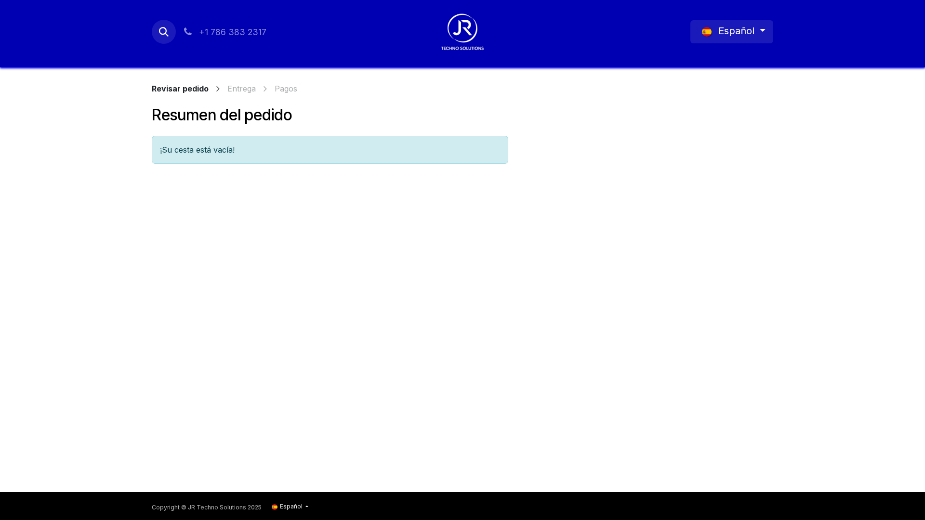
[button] (164, 32)
